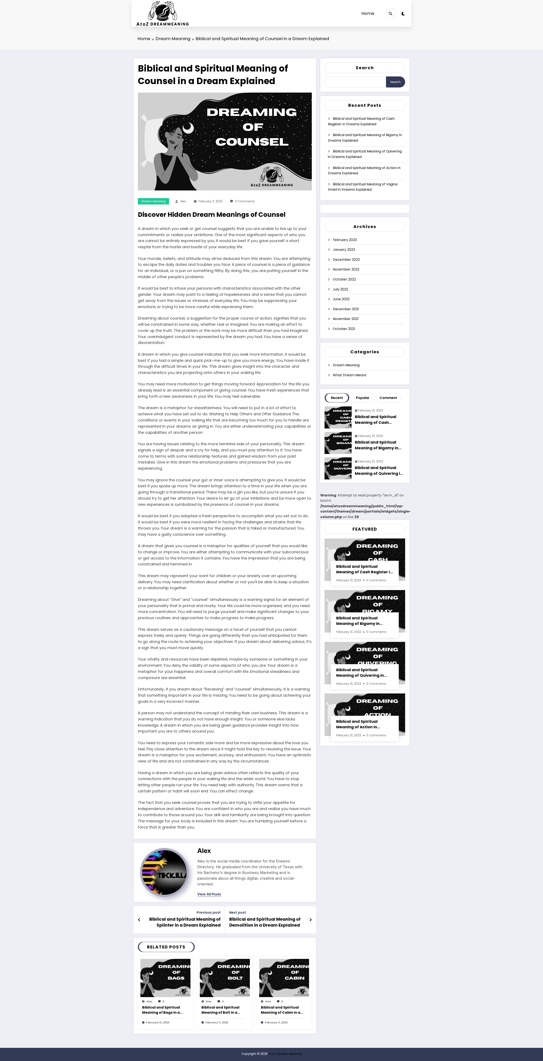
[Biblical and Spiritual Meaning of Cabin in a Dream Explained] (284, 977)
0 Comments (245, 201)
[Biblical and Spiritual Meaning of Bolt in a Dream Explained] (225, 977)
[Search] (390, 13)
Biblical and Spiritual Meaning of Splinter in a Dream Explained (185, 922)
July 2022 (340, 289)
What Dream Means (349, 375)
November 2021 (345, 318)
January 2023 (344, 249)
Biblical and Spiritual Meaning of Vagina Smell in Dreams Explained (362, 187)
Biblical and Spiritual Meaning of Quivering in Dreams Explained (365, 154)
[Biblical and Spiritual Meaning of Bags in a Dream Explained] (165, 977)
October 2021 (344, 328)
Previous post (209, 912)
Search (365, 68)
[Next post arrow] (310, 919)
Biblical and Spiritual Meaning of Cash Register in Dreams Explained (361, 121)
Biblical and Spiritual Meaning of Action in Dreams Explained (364, 170)
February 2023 (345, 239)
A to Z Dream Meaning (285, 1054)
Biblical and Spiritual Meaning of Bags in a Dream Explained (161, 1010)
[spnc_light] (403, 14)
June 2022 (341, 299)
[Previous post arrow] (139, 919)
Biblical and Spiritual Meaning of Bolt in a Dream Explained (220, 1010)
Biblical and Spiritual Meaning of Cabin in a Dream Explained (280, 1010)
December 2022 (346, 259)
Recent (337, 397)
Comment (388, 397)
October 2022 (344, 279)
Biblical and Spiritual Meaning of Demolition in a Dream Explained (265, 922)
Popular (362, 397)
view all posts (209, 894)
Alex (183, 201)
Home (367, 13)
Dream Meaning (153, 201)
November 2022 (346, 269)
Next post (237, 912)
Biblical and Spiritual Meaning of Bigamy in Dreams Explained (365, 137)
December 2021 (346, 309)
